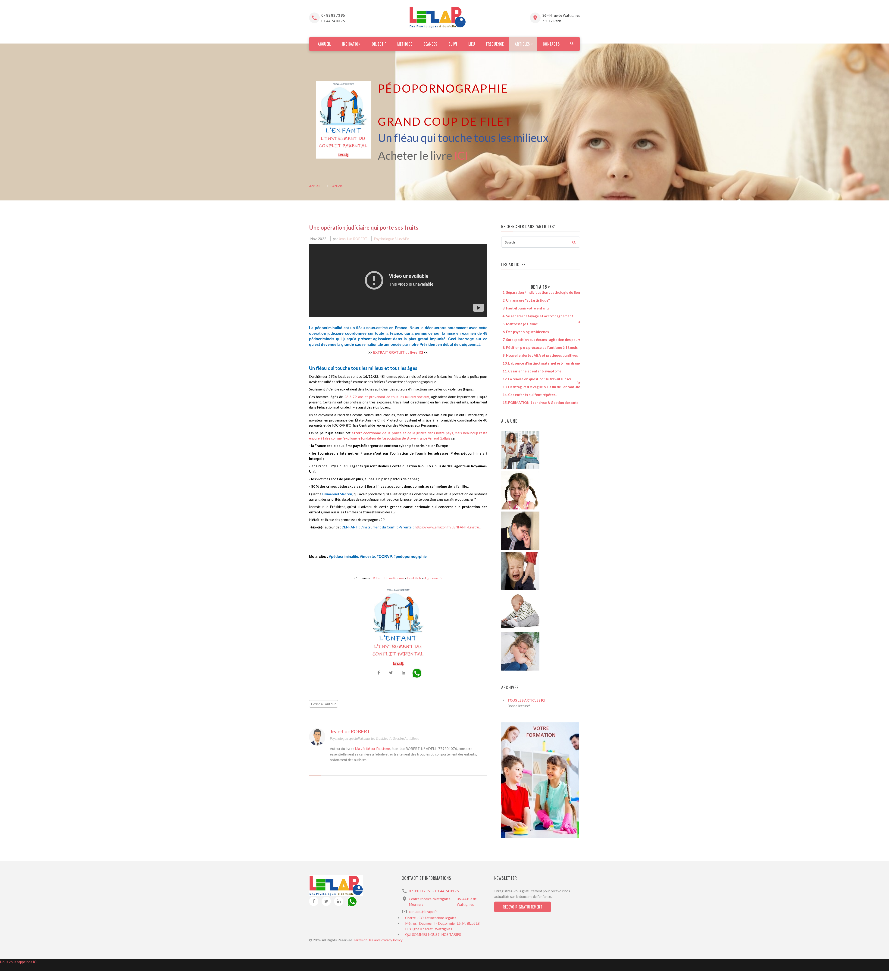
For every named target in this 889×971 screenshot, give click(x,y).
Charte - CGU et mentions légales (430, 918)
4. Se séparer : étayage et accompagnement (535, 316)
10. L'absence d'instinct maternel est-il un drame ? (540, 363)
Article (337, 186)
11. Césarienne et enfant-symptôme (529, 371)
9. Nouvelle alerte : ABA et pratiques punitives (538, 355)
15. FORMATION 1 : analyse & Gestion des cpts (538, 402)
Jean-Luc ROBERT (352, 239)
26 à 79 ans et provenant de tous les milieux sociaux (386, 397)
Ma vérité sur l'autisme (372, 748)
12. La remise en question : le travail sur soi (534, 379)
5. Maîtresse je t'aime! (518, 324)
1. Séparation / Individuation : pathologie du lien (539, 292)
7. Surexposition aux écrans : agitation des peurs (539, 339)
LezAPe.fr (414, 578)
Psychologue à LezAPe (391, 239)
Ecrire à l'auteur (323, 704)
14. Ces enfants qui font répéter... (527, 395)
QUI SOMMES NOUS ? (422, 934)
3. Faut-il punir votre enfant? (523, 308)
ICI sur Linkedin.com (388, 578)
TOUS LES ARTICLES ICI (526, 700)
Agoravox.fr (433, 578)
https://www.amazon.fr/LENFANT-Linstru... (448, 527)
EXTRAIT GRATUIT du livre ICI (398, 352)
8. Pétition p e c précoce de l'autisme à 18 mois (538, 347)
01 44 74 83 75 (333, 21)
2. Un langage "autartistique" (524, 300)
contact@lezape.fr (423, 911)
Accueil (314, 186)
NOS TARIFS (451, 934)
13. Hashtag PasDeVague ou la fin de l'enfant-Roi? (540, 387)
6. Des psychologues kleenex (523, 332)
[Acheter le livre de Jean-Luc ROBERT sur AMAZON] (343, 116)
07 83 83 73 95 (333, 15)
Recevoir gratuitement (522, 907)
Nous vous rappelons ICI (19, 962)
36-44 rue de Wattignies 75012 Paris (561, 18)
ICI (461, 155)
